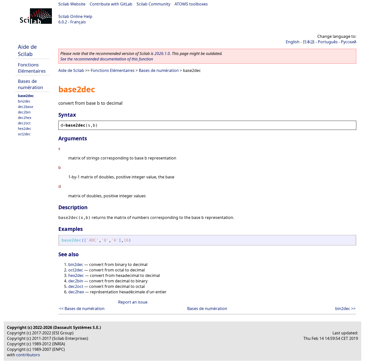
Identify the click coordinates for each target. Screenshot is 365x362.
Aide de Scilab (27, 50)
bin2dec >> (345, 308)
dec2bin (24, 112)
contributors (28, 355)
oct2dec (24, 134)
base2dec (26, 95)
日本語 (309, 42)
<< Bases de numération (82, 308)
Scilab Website (71, 4)
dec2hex (24, 117)
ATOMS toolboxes (191, 4)
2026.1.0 (162, 53)
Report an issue (132, 302)
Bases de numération (30, 84)
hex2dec (24, 128)
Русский (348, 42)
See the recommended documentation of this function (106, 59)
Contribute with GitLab (111, 4)
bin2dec (24, 101)
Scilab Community (153, 4)
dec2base (25, 106)
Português (328, 42)
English (292, 42)
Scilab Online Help (75, 16)
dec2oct (24, 123)
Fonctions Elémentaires (32, 67)
